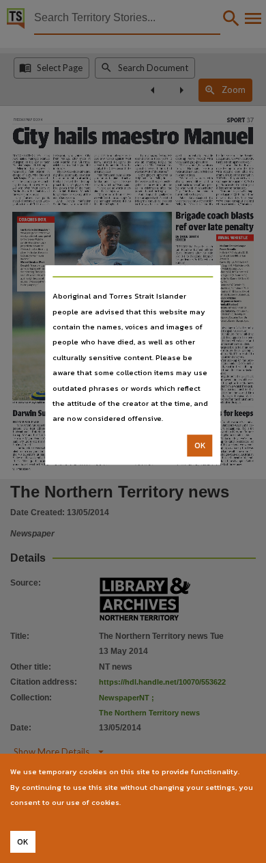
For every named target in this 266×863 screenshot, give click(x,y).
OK (200, 445)
